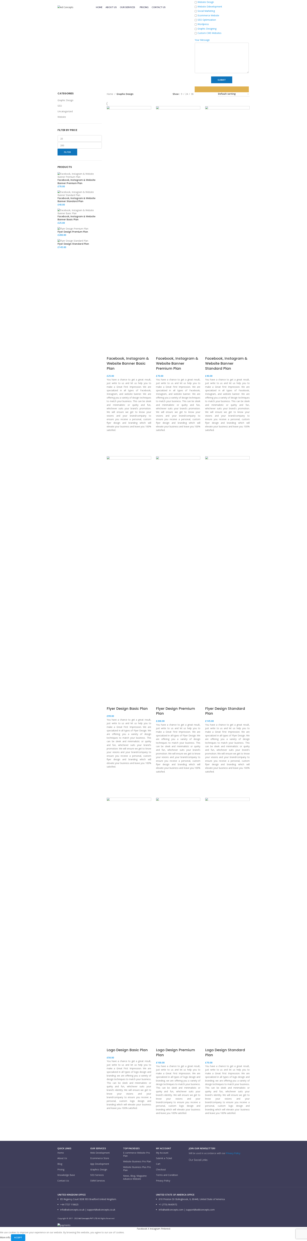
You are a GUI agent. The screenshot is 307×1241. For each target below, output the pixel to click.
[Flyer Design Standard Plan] (227, 576)
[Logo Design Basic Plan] (129, 918)
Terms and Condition (167, 1174)
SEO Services (97, 1174)
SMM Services (97, 1180)
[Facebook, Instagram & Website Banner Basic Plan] (129, 226)
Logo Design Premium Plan (175, 1052)
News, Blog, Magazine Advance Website (135, 1177)
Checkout (161, 1169)
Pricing (60, 1169)
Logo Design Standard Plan (225, 1052)
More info (5, 1237)
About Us (62, 1158)
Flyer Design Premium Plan (175, 711)
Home (60, 1152)
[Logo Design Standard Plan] (227, 918)
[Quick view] (111, 447)
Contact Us (63, 1180)
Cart (158, 1163)
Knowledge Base (66, 1174)
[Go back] (62, 50)
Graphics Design (98, 1169)
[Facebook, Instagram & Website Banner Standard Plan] (227, 226)
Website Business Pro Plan (137, 1161)
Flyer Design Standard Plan (225, 711)
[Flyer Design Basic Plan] (129, 576)
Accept (18, 1237)
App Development (99, 1163)
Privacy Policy (163, 1180)
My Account (162, 1152)
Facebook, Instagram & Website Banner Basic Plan (128, 363)
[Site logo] (65, 7)
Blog (59, 1163)
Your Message (202, 39)
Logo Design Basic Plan (127, 1049)
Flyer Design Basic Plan (127, 708)
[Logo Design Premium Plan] (178, 918)
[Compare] (111, 352)
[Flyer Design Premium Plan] (178, 576)
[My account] (189, 7)
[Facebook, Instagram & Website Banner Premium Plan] (178, 226)
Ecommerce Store (99, 1158)
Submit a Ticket (164, 1158)
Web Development (100, 1152)
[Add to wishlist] (111, 439)
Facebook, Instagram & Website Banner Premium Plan (177, 363)
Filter (67, 152)
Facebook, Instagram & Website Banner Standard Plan (226, 363)
